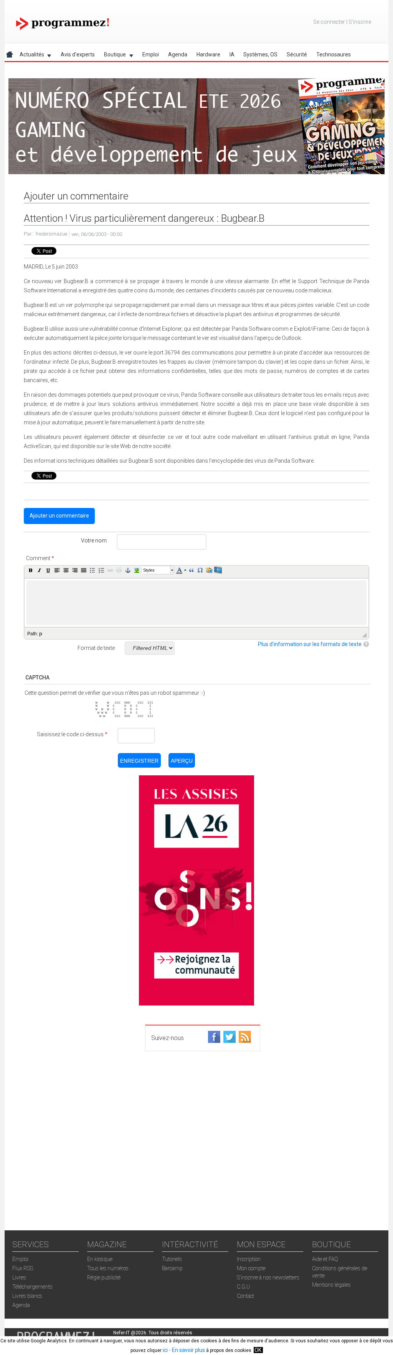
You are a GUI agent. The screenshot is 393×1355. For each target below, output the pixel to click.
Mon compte (251, 1268)
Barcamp (172, 1268)
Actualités (29, 55)
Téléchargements (32, 1287)
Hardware (208, 54)
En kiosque (99, 1259)
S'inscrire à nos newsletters (268, 1277)
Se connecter (329, 22)
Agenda (177, 54)
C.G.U (243, 1287)
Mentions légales (331, 1285)
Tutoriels (172, 1259)
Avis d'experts (78, 54)
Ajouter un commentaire (59, 516)
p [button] (40, 633)
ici (165, 1350)
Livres (19, 1277)
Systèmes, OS (260, 54)
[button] (30, 570)
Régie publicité (104, 1277)
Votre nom (94, 540)
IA (232, 54)
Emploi (150, 54)
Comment (40, 558)
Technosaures (333, 54)
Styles (149, 570)
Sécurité (297, 54)
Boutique (112, 55)
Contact (245, 1296)
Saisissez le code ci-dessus (72, 734)
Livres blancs (27, 1296)
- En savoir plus (186, 1350)
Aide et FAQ (325, 1259)
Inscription (249, 1259)
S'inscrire (359, 22)
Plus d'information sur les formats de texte (310, 644)
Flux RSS (22, 1268)
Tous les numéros (108, 1268)
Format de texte (96, 648)
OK (257, 1350)
